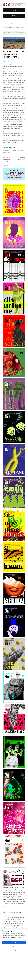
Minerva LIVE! (6, 61)
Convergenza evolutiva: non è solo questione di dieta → (21, 159)
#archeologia (7, 150)
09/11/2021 (12, 60)
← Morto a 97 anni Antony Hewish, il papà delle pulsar (6, 159)
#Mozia (18, 150)
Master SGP (7, 898)
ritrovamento (7, 84)
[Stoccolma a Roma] (14, 4)
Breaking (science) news (12, 912)
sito (11, 905)
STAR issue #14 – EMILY (18, 27)
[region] (14, 941)
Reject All (14, 951)
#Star (8, 152)
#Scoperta (5, 152)
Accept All (14, 942)
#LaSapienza (13, 150)
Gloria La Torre (6, 60)
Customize (14, 947)
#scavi (21, 150)
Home (9, 32)
